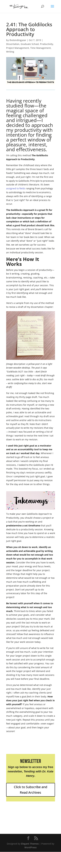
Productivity (46, 44)
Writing (10, 51)
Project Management (17, 47)
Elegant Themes (30, 843)
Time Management (40, 47)
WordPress (30, 847)
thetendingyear (17, 40)
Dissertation (12, 44)
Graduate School (30, 44)
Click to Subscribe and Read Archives (30, 790)
